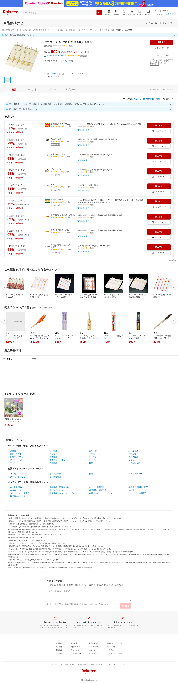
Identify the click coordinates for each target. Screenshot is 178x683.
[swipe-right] (173, 286)
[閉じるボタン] (175, 35)
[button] (117, 12)
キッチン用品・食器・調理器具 (28, 30)
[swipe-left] (4, 286)
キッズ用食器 (71, 30)
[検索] (99, 12)
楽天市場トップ (8, 30)
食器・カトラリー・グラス (53, 30)
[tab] (13, 89)
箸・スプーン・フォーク (87, 30)
